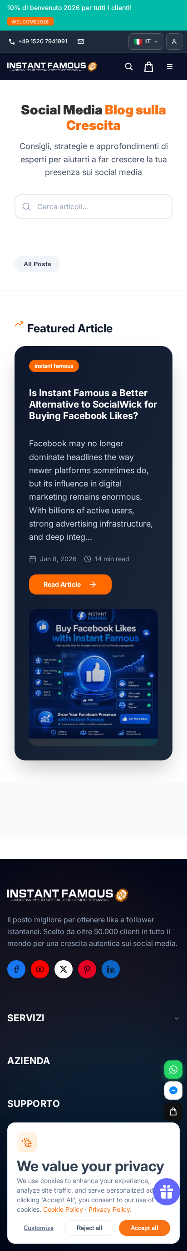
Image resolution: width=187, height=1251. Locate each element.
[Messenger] (173, 1090)
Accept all (144, 1228)
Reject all (90, 1228)
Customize (39, 1228)
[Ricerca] (129, 67)
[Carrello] (173, 1111)
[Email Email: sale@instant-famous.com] (81, 41)
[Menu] (170, 67)
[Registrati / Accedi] (174, 41)
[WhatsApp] (173, 1069)
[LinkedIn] (111, 969)
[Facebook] (16, 969)
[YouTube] (40, 969)
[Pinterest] (87, 969)
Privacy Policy (109, 1209)
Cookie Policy (63, 1209)
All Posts (37, 264)
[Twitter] (63, 969)
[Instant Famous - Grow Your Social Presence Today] (52, 66)
